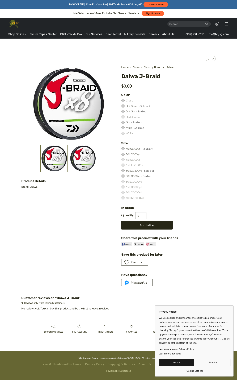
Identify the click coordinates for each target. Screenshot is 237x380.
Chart (129, 100)
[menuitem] (208, 58)
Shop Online (16, 34)
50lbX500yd (139, 176)
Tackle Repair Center (43, 34)
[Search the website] (206, 23)
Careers (154, 34)
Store (136, 67)
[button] (155, 4)
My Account (79, 331)
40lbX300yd (139, 148)
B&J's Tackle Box (71, 34)
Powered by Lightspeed (118, 370)
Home (125, 67)
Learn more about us (170, 353)
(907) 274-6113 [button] (194, 34)
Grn (134, 122)
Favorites (131, 331)
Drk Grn (136, 111)
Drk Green (138, 106)
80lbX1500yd (140, 170)
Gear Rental (113, 34)
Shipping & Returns (121, 364)
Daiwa (169, 67)
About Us (168, 34)
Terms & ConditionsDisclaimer (61, 364)
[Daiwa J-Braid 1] (83, 158)
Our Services (94, 34)
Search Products (53, 331)
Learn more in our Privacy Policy (176, 349)
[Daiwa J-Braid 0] (54, 158)
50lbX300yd (133, 154)
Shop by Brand (152, 67)
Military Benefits (134, 34)
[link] (195, 369)
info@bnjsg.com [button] (218, 34)
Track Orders (105, 331)
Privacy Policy (94, 364)
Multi (135, 127)
